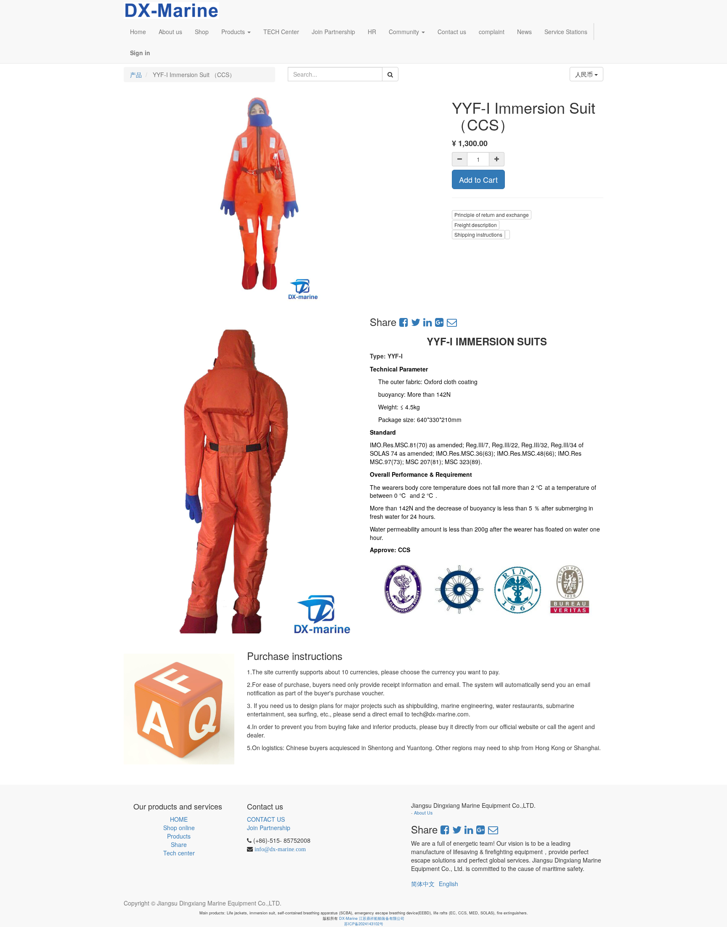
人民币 (584, 74)
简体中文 (423, 883)
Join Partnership (268, 827)
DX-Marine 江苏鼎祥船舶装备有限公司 (371, 918)
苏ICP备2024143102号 (363, 924)
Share (179, 844)
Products (179, 836)
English (448, 883)
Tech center (179, 853)
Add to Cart (478, 179)
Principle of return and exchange (491, 214)
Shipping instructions (478, 234)
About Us (423, 812)
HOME (179, 819)
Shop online (179, 827)
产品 (136, 74)
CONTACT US (266, 819)
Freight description (475, 224)
